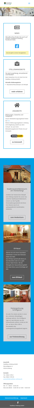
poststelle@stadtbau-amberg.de (12, 379)
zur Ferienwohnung (17, 337)
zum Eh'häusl (17, 277)
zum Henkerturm (17, 217)
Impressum (23, 398)
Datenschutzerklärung (11, 398)
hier (8, 121)
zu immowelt (17, 142)
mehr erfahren (17, 92)
